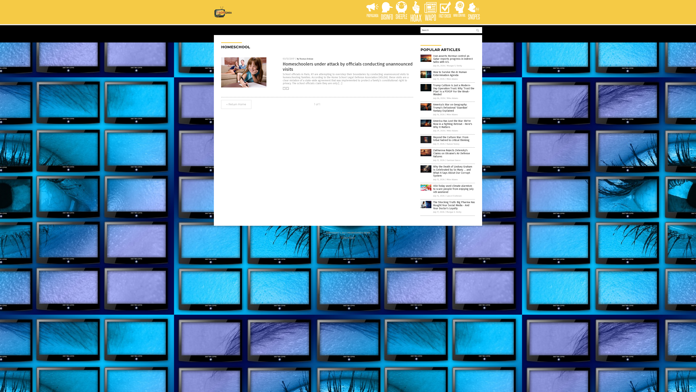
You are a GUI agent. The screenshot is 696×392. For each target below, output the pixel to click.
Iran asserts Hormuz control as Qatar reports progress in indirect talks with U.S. (453, 59)
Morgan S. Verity (454, 66)
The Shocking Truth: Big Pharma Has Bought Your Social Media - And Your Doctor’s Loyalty (454, 205)
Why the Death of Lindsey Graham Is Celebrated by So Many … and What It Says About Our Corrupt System (452, 171)
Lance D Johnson (454, 196)
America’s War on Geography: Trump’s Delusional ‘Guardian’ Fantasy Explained (450, 107)
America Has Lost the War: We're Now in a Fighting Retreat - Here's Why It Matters (452, 124)
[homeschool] (223, 16)
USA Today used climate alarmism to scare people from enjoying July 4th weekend (453, 189)
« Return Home (236, 104)
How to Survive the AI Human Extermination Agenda (450, 74)
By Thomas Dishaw (305, 59)
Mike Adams (452, 79)
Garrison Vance (454, 160)
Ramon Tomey (453, 144)
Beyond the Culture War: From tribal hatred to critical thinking (451, 139)
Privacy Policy (348, 237)
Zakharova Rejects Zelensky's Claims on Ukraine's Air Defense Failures (451, 153)
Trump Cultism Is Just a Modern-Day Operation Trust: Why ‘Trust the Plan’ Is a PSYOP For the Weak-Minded (453, 90)
